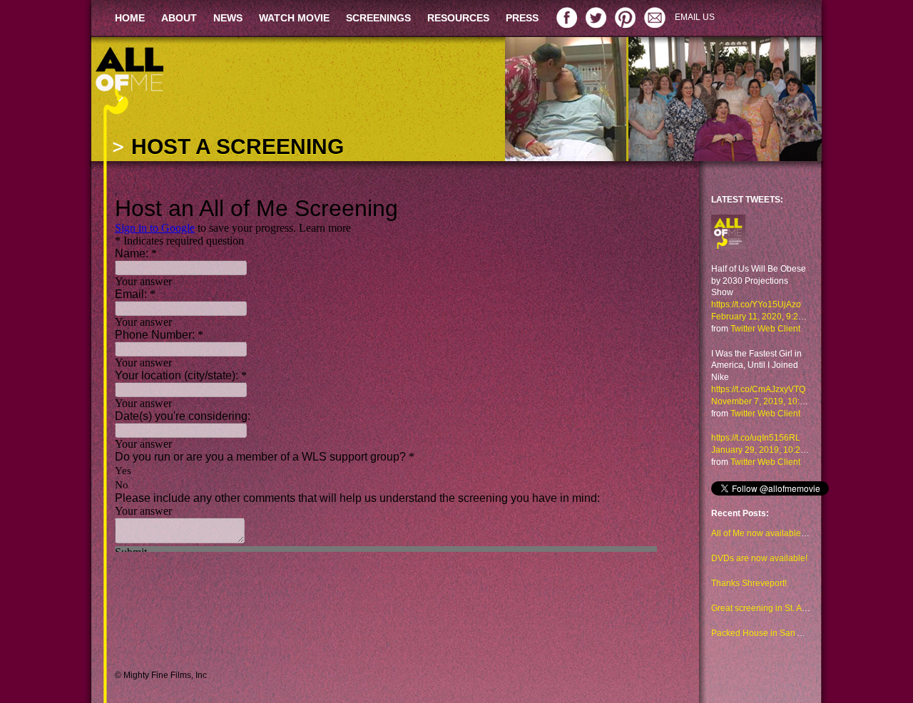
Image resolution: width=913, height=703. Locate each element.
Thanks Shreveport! (749, 583)
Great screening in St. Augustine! (774, 608)
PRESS (522, 18)
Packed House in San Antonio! (770, 633)
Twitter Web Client (765, 329)
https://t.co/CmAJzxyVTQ (758, 389)
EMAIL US (695, 17)
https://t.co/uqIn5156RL (755, 438)
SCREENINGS (378, 18)
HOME (130, 18)
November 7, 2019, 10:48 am (767, 401)
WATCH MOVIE (294, 18)
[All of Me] (728, 238)
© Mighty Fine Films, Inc (161, 675)
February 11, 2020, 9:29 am (764, 317)
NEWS (228, 18)
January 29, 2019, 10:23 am (765, 450)
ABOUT (179, 18)
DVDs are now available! (759, 558)
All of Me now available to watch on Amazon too (803, 533)
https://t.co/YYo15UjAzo (756, 304)
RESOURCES (458, 18)
